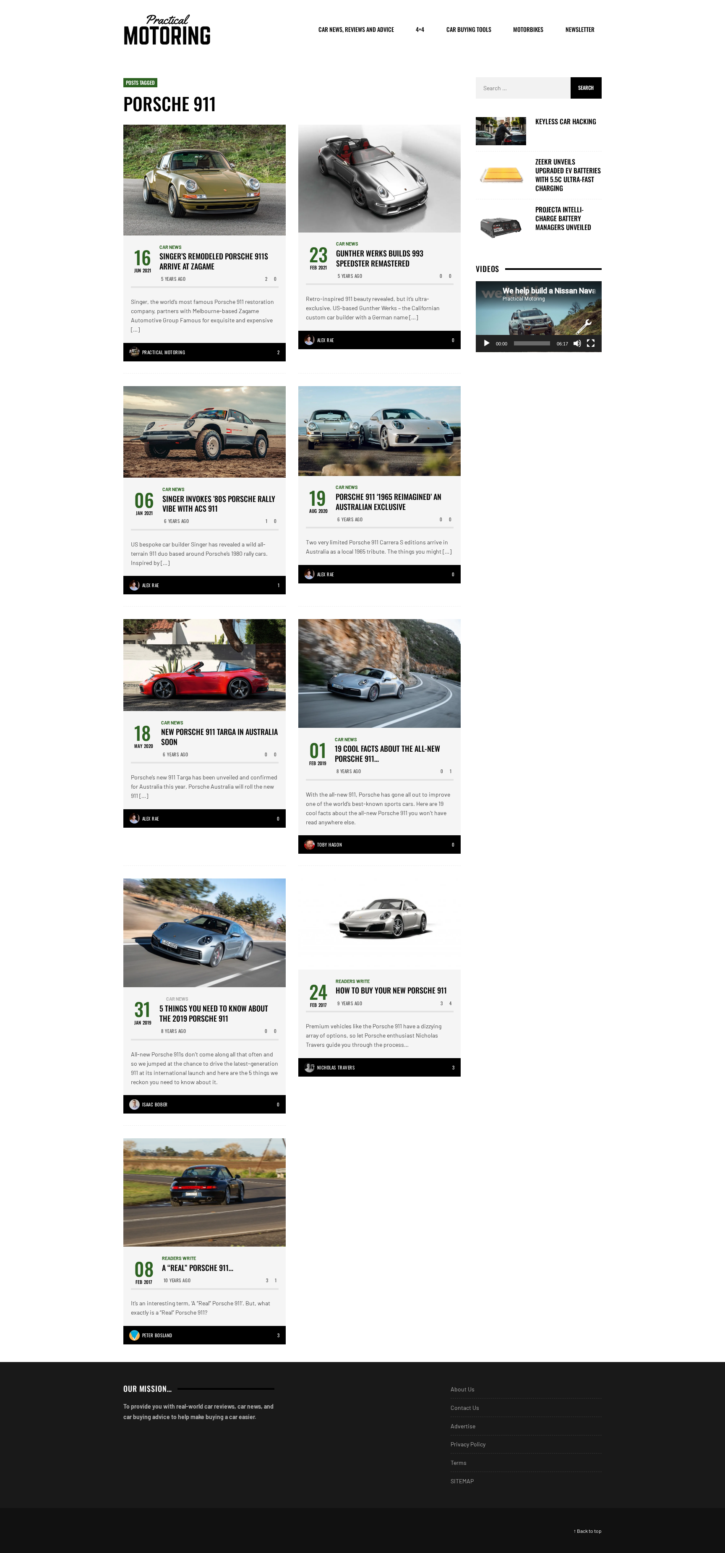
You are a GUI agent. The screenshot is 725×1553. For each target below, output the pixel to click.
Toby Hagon (329, 844)
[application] (539, 316)
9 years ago (349, 1003)
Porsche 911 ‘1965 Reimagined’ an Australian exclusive (388, 502)
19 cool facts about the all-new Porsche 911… (387, 753)
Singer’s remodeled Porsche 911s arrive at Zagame (213, 261)
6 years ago (176, 521)
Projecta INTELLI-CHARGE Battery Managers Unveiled (563, 218)
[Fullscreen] (591, 343)
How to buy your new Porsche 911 (391, 990)
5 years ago (173, 278)
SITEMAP (462, 1480)
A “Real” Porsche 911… (197, 1267)
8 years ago (348, 771)
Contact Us (465, 1407)
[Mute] (577, 343)
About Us (463, 1388)
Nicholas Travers (336, 1067)
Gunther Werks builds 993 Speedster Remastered (379, 258)
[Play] (486, 343)
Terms (459, 1462)
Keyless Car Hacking (565, 121)
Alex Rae (325, 340)
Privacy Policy (468, 1443)
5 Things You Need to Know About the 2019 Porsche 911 (213, 1013)
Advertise (463, 1425)
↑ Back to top (588, 1530)
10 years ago (177, 1279)
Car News (170, 247)
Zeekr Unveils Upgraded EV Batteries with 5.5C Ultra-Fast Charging (568, 174)
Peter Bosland (157, 1334)
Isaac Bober (155, 1104)
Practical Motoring (163, 352)
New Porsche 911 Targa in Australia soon (219, 737)
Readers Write (353, 981)
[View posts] (161, 998)
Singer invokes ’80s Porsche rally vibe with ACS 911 (218, 504)
